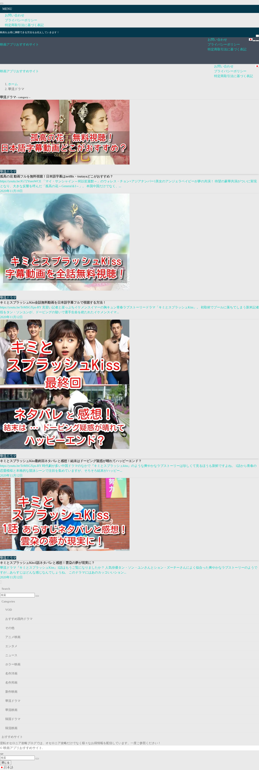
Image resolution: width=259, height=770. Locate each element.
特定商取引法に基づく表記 (24, 25)
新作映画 (11, 691)
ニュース (11, 655)
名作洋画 (11, 673)
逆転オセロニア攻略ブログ (18, 743)
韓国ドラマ (12, 719)
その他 (9, 628)
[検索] (257, 36)
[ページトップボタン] (1, 753)
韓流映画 (11, 728)
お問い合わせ (14, 15)
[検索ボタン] (257, 40)
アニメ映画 (12, 637)
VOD (8, 609)
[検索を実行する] (37, 596)
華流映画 (11, 710)
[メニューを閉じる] (1, 3)
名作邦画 (11, 682)
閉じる (6, 762)
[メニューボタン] (254, 40)
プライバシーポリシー (21, 20)
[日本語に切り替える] (251, 39)
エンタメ (11, 646)
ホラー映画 (12, 664)
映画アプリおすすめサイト (19, 44)
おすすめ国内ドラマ (19, 618)
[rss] (257, 29)
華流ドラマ (12, 700)
